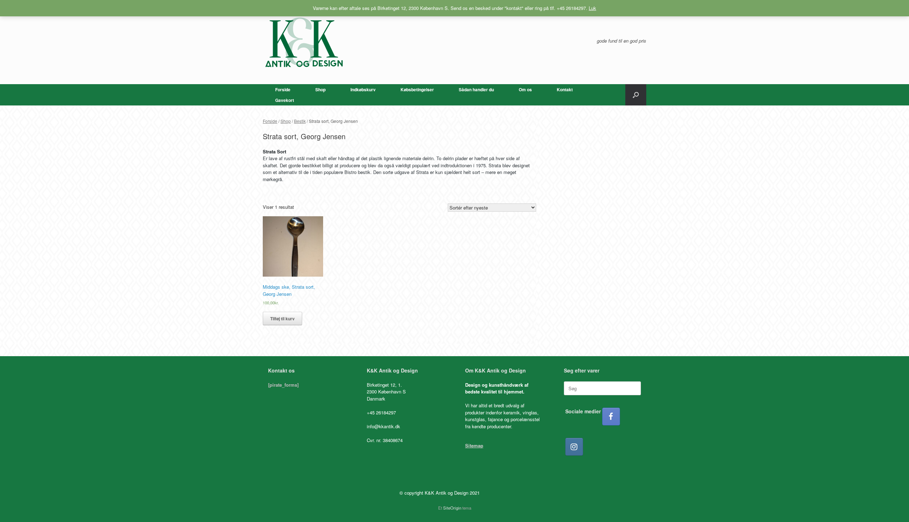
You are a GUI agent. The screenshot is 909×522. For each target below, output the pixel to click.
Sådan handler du (476, 89)
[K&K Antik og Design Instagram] (574, 447)
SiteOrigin (452, 508)
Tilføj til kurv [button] (282, 318)
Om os (525, 89)
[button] (635, 94)
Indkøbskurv (363, 89)
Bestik (300, 121)
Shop (320, 89)
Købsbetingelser (417, 89)
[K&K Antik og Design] (303, 42)
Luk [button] (592, 8)
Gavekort (284, 100)
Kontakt (565, 89)
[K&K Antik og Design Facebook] (611, 416)
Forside (282, 89)
